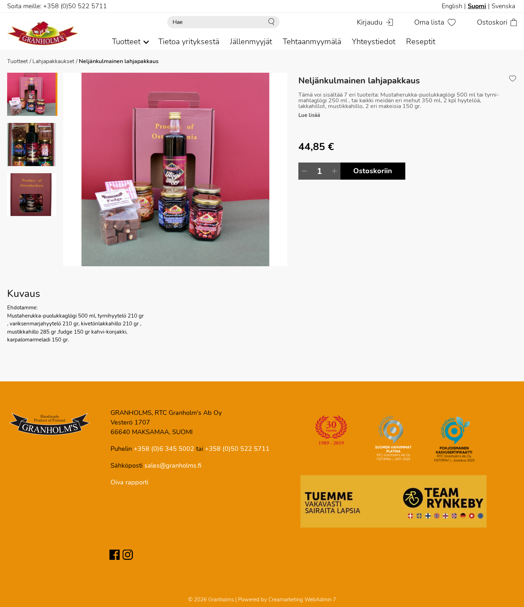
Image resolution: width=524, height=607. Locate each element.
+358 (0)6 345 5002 (164, 448)
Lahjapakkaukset (53, 61)
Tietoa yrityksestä (188, 41)
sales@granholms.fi (172, 465)
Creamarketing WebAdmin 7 (302, 599)
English (452, 6)
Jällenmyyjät (251, 41)
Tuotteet (17, 61)
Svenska (503, 6)
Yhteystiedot (373, 41)
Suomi (477, 6)
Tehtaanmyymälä (312, 41)
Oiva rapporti (129, 482)
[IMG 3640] (175, 169)
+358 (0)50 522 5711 (237, 448)
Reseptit (420, 41)
